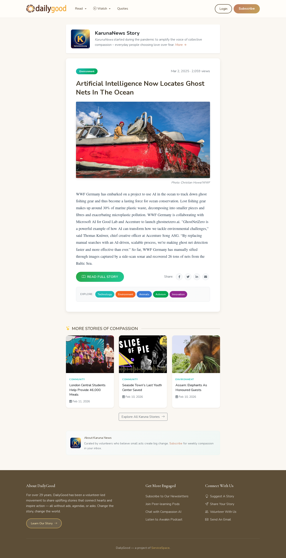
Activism (161, 294)
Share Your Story (222, 504)
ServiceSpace (160, 548)
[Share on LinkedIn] (196, 276)
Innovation (178, 294)
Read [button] (79, 8)
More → (181, 45)
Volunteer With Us (223, 512)
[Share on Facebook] (179, 276)
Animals (144, 294)
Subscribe (247, 8)
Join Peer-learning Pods (163, 504)
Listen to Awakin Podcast (164, 519)
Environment (125, 294)
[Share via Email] (205, 276)
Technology (105, 294)
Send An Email (220, 519)
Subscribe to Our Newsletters (167, 496)
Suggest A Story (222, 496)
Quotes (122, 8)
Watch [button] (102, 8)
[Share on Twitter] (188, 276)
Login (223, 8)
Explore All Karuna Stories (141, 416)
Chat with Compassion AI (163, 512)
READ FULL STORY (102, 277)
